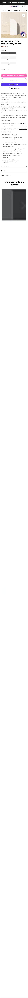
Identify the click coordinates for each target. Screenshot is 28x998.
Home (2, 10)
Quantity (3, 69)
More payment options (14, 88)
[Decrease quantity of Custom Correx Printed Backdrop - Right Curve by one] (8, 70)
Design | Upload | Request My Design (15, 75)
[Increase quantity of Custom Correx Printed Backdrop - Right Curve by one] (25, 70)
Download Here (23, 123)
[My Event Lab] (14, 6)
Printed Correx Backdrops (13, 10)
